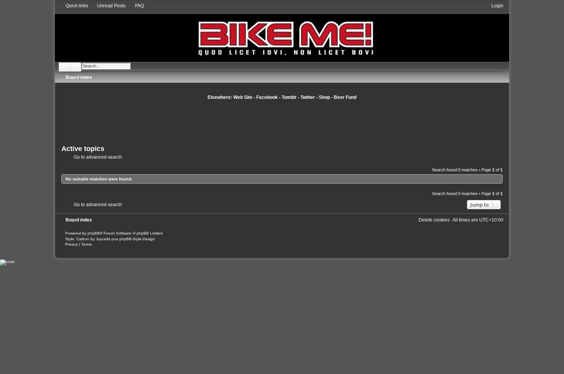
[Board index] (282, 32)
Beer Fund (345, 97)
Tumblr (289, 97)
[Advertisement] (282, 121)
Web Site (242, 97)
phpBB (93, 233)
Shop (324, 97)
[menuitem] (107, 5)
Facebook (267, 97)
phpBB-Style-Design (137, 239)
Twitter (307, 97)
